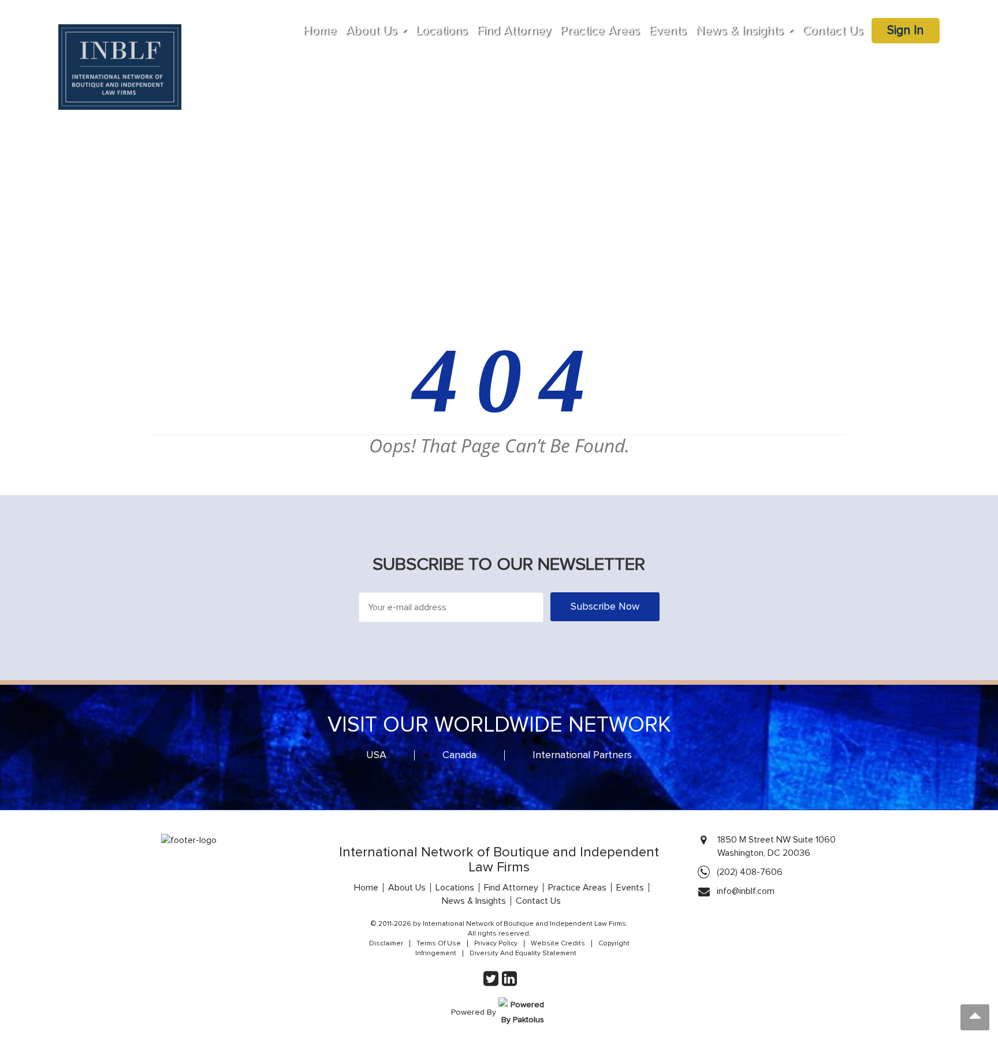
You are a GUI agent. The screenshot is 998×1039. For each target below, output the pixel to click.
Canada (459, 755)
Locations (441, 31)
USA (376, 755)
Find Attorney (513, 31)
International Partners (582, 755)
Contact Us (832, 31)
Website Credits (558, 943)
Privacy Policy (495, 943)
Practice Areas (599, 31)
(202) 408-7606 (750, 872)
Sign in (905, 30)
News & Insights (739, 31)
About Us (371, 31)
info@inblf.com (745, 891)
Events (667, 31)
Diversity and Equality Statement (523, 953)
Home (319, 31)
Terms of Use (438, 943)
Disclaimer (386, 943)
